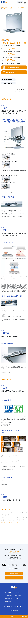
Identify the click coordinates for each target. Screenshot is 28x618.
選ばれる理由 (8, 592)
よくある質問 (8, 601)
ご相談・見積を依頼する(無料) (13, 67)
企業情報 (14, 606)
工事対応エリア (8, 598)
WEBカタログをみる (19, 89)
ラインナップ (18, 592)
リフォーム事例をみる (19, 91)
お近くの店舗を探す (10, 72)
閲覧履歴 (20, 2)
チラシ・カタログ (19, 595)
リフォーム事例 (8, 595)
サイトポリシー (20, 606)
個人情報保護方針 (8, 606)
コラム (16, 598)
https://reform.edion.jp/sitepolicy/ (9, 522)
